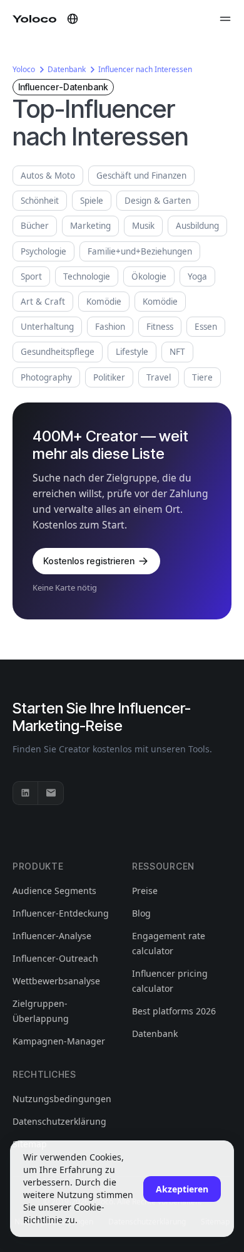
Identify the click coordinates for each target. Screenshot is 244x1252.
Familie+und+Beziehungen (140, 251)
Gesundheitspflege (57, 351)
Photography (46, 377)
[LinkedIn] (25, 793)
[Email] (50, 793)
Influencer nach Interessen (145, 69)
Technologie (86, 276)
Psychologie (43, 251)
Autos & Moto (48, 175)
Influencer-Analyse (52, 936)
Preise (145, 891)
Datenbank (67, 69)
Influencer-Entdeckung (61, 913)
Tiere (202, 377)
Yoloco (24, 69)
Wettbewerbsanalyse (56, 981)
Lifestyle (132, 351)
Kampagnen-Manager (59, 1041)
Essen (206, 326)
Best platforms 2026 (174, 1011)
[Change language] (72, 19)
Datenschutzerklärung (59, 1121)
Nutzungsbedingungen (62, 1099)
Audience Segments (54, 891)
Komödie (103, 301)
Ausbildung (197, 225)
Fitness (159, 326)
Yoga (197, 276)
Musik (143, 225)
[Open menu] (225, 19)
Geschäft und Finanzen (141, 175)
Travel (158, 377)
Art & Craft (43, 301)
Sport (31, 276)
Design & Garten (158, 200)
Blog (141, 913)
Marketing (90, 225)
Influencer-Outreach (55, 958)
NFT (177, 351)
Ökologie (148, 276)
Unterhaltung (47, 326)
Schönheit (40, 200)
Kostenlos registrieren (89, 560)
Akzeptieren (182, 1189)
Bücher (35, 225)
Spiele (91, 200)
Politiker (109, 377)
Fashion (110, 326)
